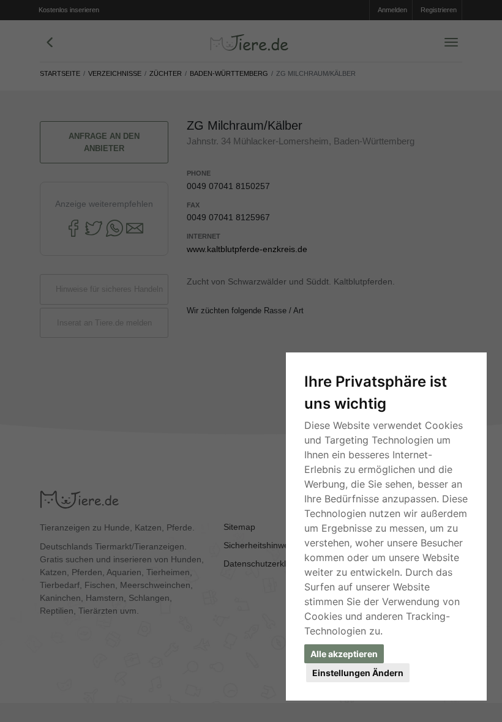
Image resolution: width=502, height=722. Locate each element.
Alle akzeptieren (344, 654)
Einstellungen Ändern (357, 673)
